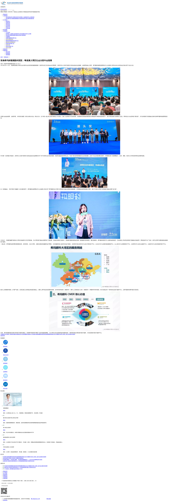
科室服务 (5, 31)
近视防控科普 (15, 17)
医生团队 (5, 29)
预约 (4, 410)
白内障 (29, 33)
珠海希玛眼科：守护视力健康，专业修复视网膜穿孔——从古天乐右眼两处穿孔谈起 (22, 459)
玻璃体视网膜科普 (15, 18)
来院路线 (8, 54)
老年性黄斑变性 (9, 39)
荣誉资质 (8, 24)
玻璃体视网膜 (12, 35)
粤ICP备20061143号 (35, 498)
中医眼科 (8, 36)
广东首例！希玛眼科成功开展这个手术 (13, 468)
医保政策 (8, 53)
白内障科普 (31, 17)
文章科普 (5, 15)
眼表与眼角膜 (22, 35)
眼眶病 (17, 35)
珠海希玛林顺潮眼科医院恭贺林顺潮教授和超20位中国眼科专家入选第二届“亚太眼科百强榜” (53, 334)
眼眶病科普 (22, 18)
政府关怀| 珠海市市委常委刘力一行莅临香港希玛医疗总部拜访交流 (18, 461)
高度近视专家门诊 (10, 43)
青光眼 (7, 35)
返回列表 (3, 335)
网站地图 (49, 498)
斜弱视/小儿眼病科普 (24, 17)
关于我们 (5, 19)
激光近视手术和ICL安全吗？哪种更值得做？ (13, 458)
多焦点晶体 (8, 47)
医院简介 (8, 21)
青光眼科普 (8, 18)
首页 (2, 57)
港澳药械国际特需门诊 (11, 37)
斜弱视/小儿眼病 (9, 33)
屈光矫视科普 (9, 17)
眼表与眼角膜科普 (30, 18)
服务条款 (5, 500)
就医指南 (5, 50)
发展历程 (8, 22)
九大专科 (8, 32)
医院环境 (8, 26)
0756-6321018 (4, 9)
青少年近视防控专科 (23, 33)
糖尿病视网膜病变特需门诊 (12, 40)
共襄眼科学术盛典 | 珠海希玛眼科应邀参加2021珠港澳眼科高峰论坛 (16, 334)
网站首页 (5, 14)
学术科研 (8, 25)
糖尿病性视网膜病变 (10, 42)
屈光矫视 (16, 33)
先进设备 (8, 28)
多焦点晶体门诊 (9, 46)
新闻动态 (5, 49)
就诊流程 (8, 51)
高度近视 (8, 44)
